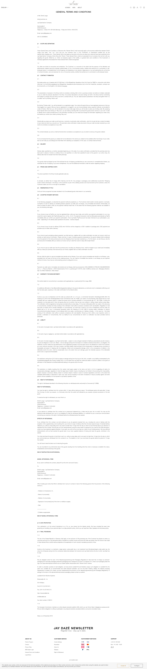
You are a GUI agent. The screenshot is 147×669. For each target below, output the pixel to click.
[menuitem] (67, 7)
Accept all (123, 665)
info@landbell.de (41, 596)
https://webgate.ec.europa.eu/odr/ (100, 607)
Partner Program (29, 642)
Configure (136, 665)
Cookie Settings (58, 642)
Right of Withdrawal (58, 652)
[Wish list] (140, 7)
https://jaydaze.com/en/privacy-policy (98, 528)
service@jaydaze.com (46, 33)
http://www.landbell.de (43, 593)
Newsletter (56, 644)
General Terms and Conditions (32, 652)
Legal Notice (28, 654)
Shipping (56, 649)
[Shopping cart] (144, 7)
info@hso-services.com (92, 268)
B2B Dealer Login (29, 649)
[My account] (137, 7)
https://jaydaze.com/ (47, 54)
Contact (27, 644)
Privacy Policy (28, 647)
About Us (56, 647)
